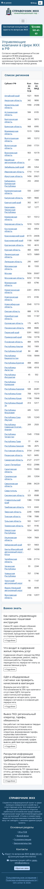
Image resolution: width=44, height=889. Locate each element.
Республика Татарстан (10, 435)
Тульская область (13, 521)
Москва (8, 273)
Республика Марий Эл (14, 404)
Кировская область (14, 224)
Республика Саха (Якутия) (13, 418)
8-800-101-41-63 (36, 30)
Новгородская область (11, 298)
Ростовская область (14, 450)
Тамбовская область (14, 507)
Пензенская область (14, 328)
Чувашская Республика (10, 574)
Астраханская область (11, 113)
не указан (7, 2)
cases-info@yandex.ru (26, 861)
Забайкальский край (14, 167)
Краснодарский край (14, 236)
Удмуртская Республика (10, 531)
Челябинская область (11, 560)
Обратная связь (22, 868)
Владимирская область (11, 132)
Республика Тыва (13, 441)
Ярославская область (11, 596)
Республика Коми (13, 393)
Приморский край (13, 337)
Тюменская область (14, 525)
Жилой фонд (23, 835)
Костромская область (11, 230)
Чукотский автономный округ (13, 582)
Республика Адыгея (14, 346)
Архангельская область (12, 106)
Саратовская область (11, 470)
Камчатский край (13, 202)
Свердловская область (11, 485)
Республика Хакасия (14, 446)
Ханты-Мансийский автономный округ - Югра (14, 552)
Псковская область (14, 341)
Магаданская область (11, 267)
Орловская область (14, 323)
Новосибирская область (12, 305)
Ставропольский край (13, 501)
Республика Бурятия (14, 363)
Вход (34, 3)
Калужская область (14, 198)
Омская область (12, 311)
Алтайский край (12, 95)
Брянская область (13, 126)
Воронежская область (11, 154)
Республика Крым (13, 398)
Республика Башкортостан (11, 357)
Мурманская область (10, 284)
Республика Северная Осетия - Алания (13, 427)
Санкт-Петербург (13, 464)
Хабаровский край (13, 544)
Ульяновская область (11, 538)
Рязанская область (14, 455)
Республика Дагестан (10, 368)
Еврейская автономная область (15, 161)
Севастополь (11, 490)
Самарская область (14, 460)
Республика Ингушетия (10, 376)
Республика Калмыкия (10, 383)
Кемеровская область (11, 218)
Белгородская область (11, 120)
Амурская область (13, 100)
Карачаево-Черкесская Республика (10, 210)
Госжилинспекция (22, 839)
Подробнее (10, 640)
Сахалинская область (11, 477)
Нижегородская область (12, 291)
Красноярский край (14, 240)
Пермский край (12, 332)
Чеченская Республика (10, 567)
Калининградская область (13, 192)
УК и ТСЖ (22, 832)
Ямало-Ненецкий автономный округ (13, 589)
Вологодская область (11, 146)
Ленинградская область (12, 255)
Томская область (13, 516)
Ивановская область (14, 171)
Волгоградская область (12, 139)
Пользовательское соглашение (21, 877)
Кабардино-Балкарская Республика (10, 183)
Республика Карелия (14, 389)
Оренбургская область (11, 317)
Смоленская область (14, 495)
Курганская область (14, 245)
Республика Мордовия (10, 411)
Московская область (14, 278)
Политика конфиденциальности (21, 880)
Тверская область (13, 511)
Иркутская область (14, 176)
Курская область (12, 249)
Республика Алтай (13, 351)
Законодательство (23, 843)
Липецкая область (13, 261)
